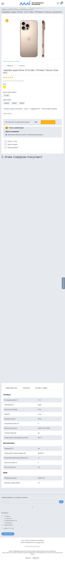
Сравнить (22, 65)
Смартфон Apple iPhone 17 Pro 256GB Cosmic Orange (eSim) (21, 209)
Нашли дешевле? (13, 147)
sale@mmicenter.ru (8, 525)
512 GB (6, 95)
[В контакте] (32, 507)
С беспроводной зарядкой (49, 109)
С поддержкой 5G (34, 109)
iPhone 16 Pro (7, 113)
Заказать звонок (8, 534)
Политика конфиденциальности (32, 546)
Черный (6, 103)
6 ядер (26, 109)
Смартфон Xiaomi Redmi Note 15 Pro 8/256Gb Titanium (19, 334)
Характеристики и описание (11, 61)
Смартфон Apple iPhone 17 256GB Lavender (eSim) (18, 178)
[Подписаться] (61, 501)
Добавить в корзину (48, 122)
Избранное (10, 65)
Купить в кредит (12, 144)
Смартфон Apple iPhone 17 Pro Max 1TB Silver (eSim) (19, 240)
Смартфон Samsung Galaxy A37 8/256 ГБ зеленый (18, 272)
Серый (14, 103)
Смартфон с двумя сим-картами (13, 109)
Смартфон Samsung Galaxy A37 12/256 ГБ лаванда (18, 303)
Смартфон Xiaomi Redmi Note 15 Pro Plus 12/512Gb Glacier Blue (22, 366)
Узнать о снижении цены (16, 128)
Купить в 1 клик (12, 141)
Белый (22, 103)
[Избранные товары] (58, 3)
